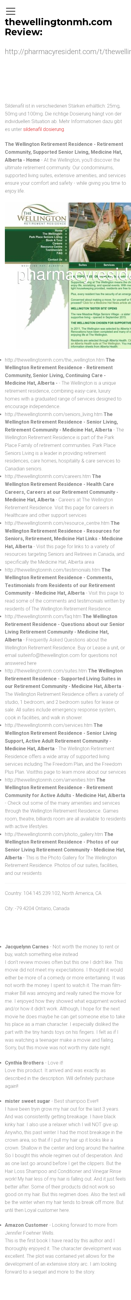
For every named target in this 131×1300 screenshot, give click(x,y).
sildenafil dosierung (43, 129)
